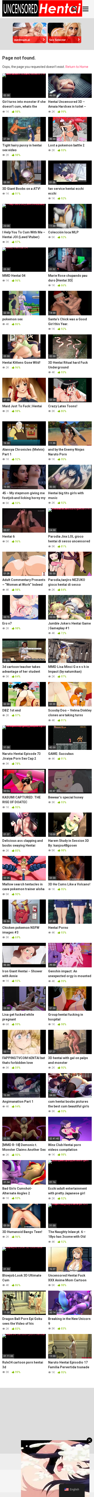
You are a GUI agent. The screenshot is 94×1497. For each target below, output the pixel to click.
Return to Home (76, 67)
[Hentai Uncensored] (42, 9)
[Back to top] (85, 1487)
